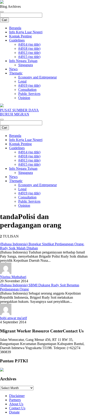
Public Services (29, 94)
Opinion (24, 98)
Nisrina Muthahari (13, 277)
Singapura (25, 65)
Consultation (27, 89)
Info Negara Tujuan (23, 61)
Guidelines (17, 40)
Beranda (15, 28)
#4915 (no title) (29, 57)
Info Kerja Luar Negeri (25, 32)
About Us (16, 404)
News (13, 69)
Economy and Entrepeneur (37, 77)
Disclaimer (17, 396)
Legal (22, 81)
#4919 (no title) (29, 85)
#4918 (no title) (29, 48)
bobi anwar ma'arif (13, 318)
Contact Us (17, 408)
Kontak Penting (20, 36)
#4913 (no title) (29, 53)
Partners (15, 400)
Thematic (16, 73)
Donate (14, 412)
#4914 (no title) (29, 44)
